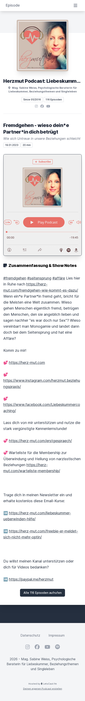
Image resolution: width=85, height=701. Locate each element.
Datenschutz (30, 635)
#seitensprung (39, 278)
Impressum (56, 635)
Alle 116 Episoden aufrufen (42, 592)
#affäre (58, 278)
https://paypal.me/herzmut (31, 579)
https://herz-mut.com (27, 362)
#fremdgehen (14, 278)
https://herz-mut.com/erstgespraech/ (40, 441)
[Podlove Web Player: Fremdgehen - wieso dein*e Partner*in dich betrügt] (42, 205)
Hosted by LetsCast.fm (42, 683)
